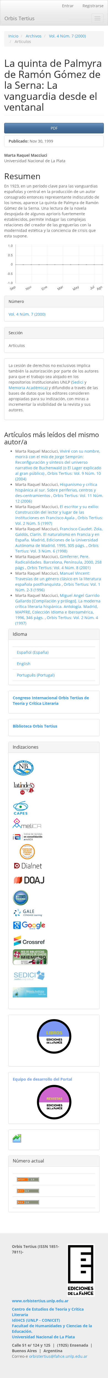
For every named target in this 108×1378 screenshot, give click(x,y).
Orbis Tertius (19, 18)
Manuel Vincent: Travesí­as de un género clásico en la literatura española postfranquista (58, 579)
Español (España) (32, 652)
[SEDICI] (29, 974)
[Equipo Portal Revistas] (54, 1101)
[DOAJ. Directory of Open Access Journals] (29, 879)
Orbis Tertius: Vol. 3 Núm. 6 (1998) (57, 548)
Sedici (77, 382)
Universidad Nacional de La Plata (43, 1336)
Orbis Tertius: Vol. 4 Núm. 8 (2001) (59, 567)
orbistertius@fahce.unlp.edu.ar (58, 1356)
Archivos (34, 36)
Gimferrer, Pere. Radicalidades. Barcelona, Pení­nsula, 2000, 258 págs (58, 562)
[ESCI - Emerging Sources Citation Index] (27, 851)
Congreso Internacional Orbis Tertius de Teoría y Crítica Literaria (51, 700)
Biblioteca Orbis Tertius (35, 726)
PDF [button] (54, 128)
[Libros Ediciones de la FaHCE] (54, 1036)
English (23, 663)
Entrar (68, 5)
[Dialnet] (27, 865)
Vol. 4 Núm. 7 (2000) (67, 36)
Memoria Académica (28, 387)
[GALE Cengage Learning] (28, 912)
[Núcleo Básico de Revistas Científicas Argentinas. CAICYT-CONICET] (23, 767)
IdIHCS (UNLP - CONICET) (36, 1320)
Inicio (13, 36)
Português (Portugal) (36, 675)
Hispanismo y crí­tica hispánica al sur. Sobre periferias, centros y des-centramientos (56, 490)
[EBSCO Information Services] (20, 897)
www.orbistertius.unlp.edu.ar (40, 1300)
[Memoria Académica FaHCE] (30, 992)
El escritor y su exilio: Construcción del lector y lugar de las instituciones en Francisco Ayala (57, 512)
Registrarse (93, 5)
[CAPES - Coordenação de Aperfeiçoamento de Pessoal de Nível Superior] (20, 807)
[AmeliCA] (27, 823)
